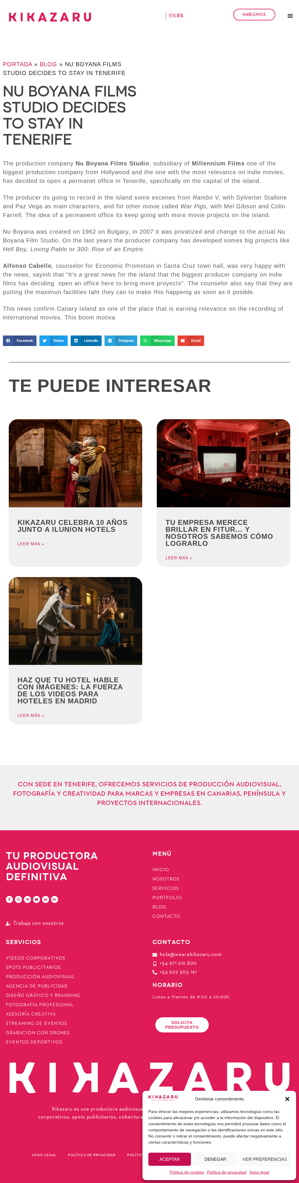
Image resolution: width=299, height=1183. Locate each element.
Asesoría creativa (31, 1014)
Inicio (160, 870)
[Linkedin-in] (45, 899)
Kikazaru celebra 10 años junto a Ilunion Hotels (73, 525)
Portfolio (167, 898)
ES (180, 15)
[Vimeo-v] (27, 899)
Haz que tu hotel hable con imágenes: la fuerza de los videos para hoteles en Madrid (70, 690)
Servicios (165, 888)
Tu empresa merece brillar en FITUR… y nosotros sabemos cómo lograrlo (219, 532)
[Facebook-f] (9, 899)
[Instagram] (18, 899)
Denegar (215, 1159)
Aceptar (169, 1159)
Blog (48, 64)
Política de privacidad (226, 1172)
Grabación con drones (38, 1033)
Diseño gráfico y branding (43, 995)
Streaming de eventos (36, 1023)
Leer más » (31, 543)
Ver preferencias (265, 1159)
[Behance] (54, 899)
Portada (17, 64)
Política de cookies (187, 1172)
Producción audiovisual (40, 977)
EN (172, 15)
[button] (287, 1099)
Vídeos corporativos (35, 958)
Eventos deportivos (34, 1042)
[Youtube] (36, 899)
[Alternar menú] (290, 16)
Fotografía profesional (40, 1005)
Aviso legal (259, 1172)
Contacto (166, 916)
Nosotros (166, 879)
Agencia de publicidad (37, 986)
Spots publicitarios (33, 967)
